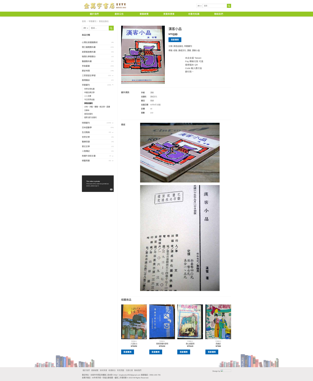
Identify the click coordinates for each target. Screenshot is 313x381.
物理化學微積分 (89, 57)
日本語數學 (87, 127)
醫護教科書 (87, 61)
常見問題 (120, 370)
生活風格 (86, 132)
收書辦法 (112, 370)
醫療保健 (86, 142)
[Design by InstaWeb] (226, 371)
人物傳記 (86, 151)
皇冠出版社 (88, 114)
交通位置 (129, 370)
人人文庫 (87, 96)
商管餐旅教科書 (89, 52)
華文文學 (86, 146)
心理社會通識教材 (90, 42)
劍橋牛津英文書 (89, 156)
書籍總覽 (144, 14)
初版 (175, 50)
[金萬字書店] (105, 6)
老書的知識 (193, 14)
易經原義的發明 (162, 344)
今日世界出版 (89, 100)
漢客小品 (196, 50)
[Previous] (121, 331)
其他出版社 (104, 21)
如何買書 (103, 370)
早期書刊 (92, 21)
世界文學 (86, 137)
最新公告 (119, 14)
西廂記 (218, 344)
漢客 (189, 50)
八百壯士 (134, 344)
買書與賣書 (169, 14)
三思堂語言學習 (89, 75)
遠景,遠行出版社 (90, 117)
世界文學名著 (89, 89)
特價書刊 (86, 123)
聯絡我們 (218, 14)
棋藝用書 (86, 161)
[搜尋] (229, 6)
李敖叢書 (86, 66)
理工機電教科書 (89, 47)
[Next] (231, 331)
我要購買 (175, 40)
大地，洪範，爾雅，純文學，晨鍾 (97, 107)
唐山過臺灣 (190, 344)
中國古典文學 (89, 92)
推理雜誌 (86, 80)
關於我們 (94, 14)
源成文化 (182, 50)
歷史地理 (86, 71)
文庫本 (86, 110)
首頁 (84, 21)
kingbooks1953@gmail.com (129, 375)
